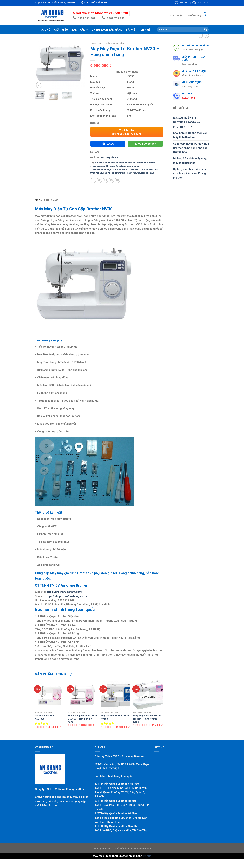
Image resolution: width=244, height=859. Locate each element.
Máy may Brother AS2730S (44, 717)
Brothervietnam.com (139, 848)
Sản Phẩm (79, 29)
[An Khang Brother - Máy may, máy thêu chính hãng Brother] (51, 15)
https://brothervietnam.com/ (64, 591)
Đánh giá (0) (51, 200)
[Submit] (205, 30)
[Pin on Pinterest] (111, 180)
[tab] (38, 200)
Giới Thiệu (61, 29)
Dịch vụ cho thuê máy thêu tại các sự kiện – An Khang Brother (189, 173)
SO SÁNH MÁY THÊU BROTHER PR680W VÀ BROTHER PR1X (186, 122)
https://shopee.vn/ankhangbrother (67, 596)
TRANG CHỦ (42, 29)
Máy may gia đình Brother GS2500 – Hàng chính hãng (82, 718)
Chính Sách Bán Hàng (107, 29)
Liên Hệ (145, 29)
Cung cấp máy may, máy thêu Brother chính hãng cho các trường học (191, 148)
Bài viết (131, 29)
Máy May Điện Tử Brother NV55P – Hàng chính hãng (147, 718)
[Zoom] (39, 85)
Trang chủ (96, 43)
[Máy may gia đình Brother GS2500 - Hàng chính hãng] (82, 695)
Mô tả (38, 200)
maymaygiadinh (140, 173)
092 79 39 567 (146, 143)
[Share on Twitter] (99, 180)
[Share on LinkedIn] (117, 180)
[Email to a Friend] (105, 180)
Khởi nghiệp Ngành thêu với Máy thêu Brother (190, 135)
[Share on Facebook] (93, 180)
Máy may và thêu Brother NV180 (115, 717)
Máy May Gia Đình (115, 43)
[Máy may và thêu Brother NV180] (115, 695)
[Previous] (40, 65)
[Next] (80, 65)
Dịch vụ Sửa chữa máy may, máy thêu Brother (190, 160)
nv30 (152, 173)
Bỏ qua (147, 856)
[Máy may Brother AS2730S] (49, 695)
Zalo (110, 143)
